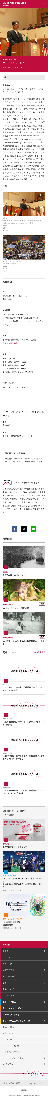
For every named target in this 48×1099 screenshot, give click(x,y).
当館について (8, 989)
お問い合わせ (8, 1033)
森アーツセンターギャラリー (15, 1008)
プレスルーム (8, 1039)
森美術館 (6, 944)
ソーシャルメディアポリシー (15, 1058)
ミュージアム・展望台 (12, 1083)
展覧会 (5, 951)
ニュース (6, 957)
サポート (6, 983)
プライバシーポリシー (12, 1052)
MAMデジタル (9, 970)
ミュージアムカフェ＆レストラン (17, 1021)
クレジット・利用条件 (12, 1046)
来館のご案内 (8, 1027)
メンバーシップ (9, 976)
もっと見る (39, 652)
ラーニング (7, 964)
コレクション (8, 995)
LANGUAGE (8, 1064)
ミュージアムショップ (12, 1015)
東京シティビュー (10, 1002)
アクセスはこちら (10, 343)
